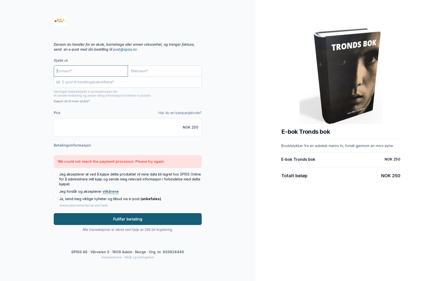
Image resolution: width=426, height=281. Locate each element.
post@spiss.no (125, 49)
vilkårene (111, 191)
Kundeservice (112, 257)
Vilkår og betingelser (139, 257)
